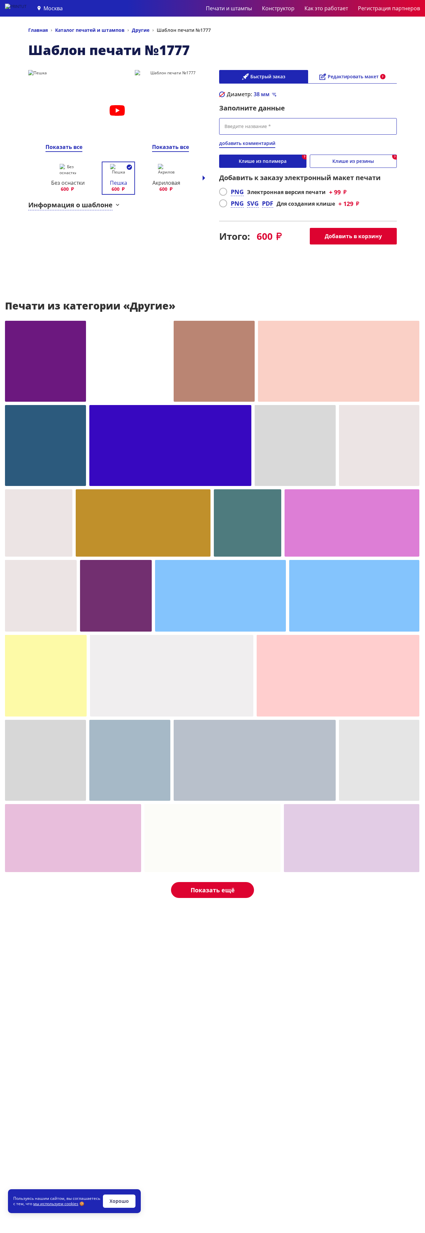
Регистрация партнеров (389, 8)
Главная (38, 30)
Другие (140, 30)
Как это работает (326, 8)
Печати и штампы (229, 8)
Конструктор (278, 8)
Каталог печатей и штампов (90, 30)
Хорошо (119, 1201)
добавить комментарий (247, 143)
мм (262, 94)
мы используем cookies (55, 1203)
